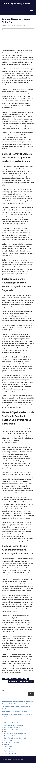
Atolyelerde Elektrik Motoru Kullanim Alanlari (15, 704)
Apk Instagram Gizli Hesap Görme (14, 725)
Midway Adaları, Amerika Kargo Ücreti (15, 734)
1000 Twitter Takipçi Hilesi (12, 723)
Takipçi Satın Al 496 (10, 753)
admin (13, 25)
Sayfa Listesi (8, 740)
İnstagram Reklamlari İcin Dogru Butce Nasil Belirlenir (17, 701)
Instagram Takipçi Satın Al (12, 729)
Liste (5, 731)
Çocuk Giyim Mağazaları (16, 3)
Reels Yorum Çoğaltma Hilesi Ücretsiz (15, 738)
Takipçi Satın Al (8, 747)
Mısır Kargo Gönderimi (10, 736)
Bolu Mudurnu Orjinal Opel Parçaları (20, 682)
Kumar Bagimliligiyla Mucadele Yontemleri (14, 712)
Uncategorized (21, 25)
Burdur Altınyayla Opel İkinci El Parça (16, 679)
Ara (3, 690)
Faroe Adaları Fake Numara (12, 727)
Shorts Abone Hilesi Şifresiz (12, 742)
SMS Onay (7, 744)
